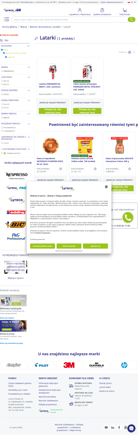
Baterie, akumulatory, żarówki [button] (16, 53)
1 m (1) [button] (6, 143)
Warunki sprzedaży (47, 396)
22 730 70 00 (55, 2)
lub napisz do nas (16, 269)
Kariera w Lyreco (106, 391)
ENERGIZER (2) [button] (9, 71)
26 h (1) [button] (6, 84)
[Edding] (16, 212)
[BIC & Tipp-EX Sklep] (16, 224)
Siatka (129, 52)
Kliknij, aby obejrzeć (7, 318)
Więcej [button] (5, 50)
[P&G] (16, 236)
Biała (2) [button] (6, 118)
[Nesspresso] (16, 176)
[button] (6, 19)
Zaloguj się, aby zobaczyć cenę (52, 111)
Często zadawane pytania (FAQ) (113, 2)
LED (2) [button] (6, 94)
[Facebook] (119, 427)
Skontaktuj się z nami (29, 2)
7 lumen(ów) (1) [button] (9, 131)
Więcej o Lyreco (16, 278)
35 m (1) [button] (6, 104)
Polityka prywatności (48, 404)
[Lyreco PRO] (16, 188)
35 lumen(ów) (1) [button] (10, 128)
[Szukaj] (131, 19)
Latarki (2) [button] (11, 57)
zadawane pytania (15, 266)
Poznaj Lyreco (105, 383)
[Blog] (126, 427)
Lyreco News (105, 387)
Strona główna (9, 26)
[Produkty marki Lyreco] (16, 200)
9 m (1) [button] (6, 108)
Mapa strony (75, 430)
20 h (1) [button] (6, 81)
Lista (134, 52)
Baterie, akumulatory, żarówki (45, 26)
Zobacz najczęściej (15, 263)
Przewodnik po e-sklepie (19, 394)
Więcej (23, 26)
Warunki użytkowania (48, 400)
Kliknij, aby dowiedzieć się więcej (11, 343)
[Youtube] (106, 427)
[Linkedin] (113, 427)
